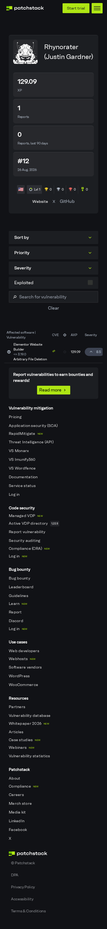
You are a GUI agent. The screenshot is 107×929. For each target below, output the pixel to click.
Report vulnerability (27, 532)
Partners (17, 707)
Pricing (15, 417)
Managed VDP (26, 516)
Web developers (24, 651)
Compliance (24, 786)
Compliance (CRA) (29, 548)
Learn (18, 603)
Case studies (24, 740)
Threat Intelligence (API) (31, 442)
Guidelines (19, 595)
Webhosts (22, 659)
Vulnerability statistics (30, 756)
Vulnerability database (30, 715)
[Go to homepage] (53, 853)
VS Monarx (19, 451)
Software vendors (26, 667)
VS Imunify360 (22, 459)
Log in (15, 494)
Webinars (21, 747)
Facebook (18, 829)
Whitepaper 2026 (29, 723)
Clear (53, 308)
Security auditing (25, 540)
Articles (16, 732)
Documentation (24, 477)
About (15, 778)
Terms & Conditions (28, 911)
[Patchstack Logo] (25, 8)
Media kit (18, 812)
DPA (14, 874)
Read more (50, 390)
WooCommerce (24, 684)
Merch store (21, 803)
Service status (22, 485)
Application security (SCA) (34, 425)
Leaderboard (21, 587)
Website (40, 201)
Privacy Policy (23, 887)
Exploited (23, 282)
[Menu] (97, 8)
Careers (17, 795)
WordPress (20, 676)
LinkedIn (17, 821)
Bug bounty (20, 578)
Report (16, 612)
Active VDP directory (33, 523)
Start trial (76, 8)
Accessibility (22, 899)
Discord (16, 621)
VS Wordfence (23, 468)
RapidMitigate (26, 433)
